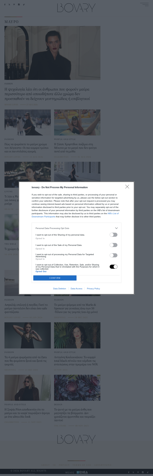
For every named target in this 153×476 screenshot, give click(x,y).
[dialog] (76, 238)
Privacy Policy (93, 288)
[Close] (128, 187)
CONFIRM (55, 278)
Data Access (76, 288)
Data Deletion (59, 288)
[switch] (113, 235)
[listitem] (76, 228)
